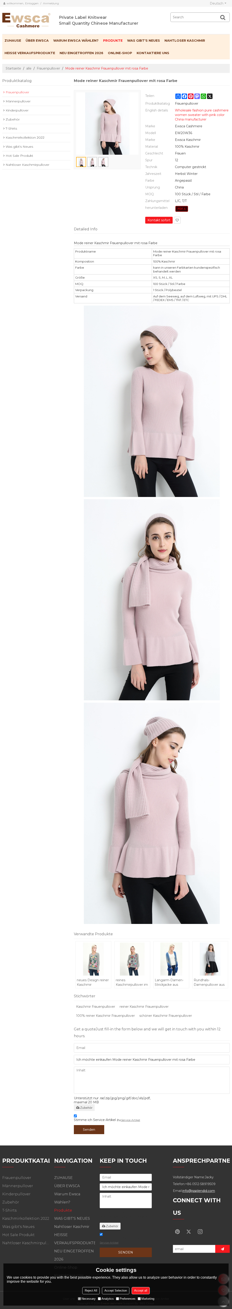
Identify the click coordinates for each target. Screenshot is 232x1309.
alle (28, 68)
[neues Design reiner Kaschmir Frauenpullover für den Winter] (93, 959)
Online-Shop (120, 53)
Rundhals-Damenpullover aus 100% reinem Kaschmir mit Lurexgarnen (209, 982)
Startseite (13, 68)
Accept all (140, 1290)
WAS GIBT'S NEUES (143, 41)
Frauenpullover (48, 68)
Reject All (91, 1290)
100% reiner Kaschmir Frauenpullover (105, 1016)
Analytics (108, 1298)
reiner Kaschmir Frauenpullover (144, 1007)
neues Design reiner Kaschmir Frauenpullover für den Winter (93, 982)
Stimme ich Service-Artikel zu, (107, 1120)
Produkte (113, 41)
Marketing (147, 1298)
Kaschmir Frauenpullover (95, 1007)
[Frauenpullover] (181, 209)
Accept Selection (115, 1290)
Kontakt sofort (158, 220)
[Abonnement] (222, 1249)
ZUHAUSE (13, 41)
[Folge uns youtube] (177, 1231)
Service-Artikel (130, 1120)
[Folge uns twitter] (188, 1231)
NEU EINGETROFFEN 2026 (81, 53)
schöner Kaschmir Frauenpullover (165, 1016)
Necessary (89, 1298)
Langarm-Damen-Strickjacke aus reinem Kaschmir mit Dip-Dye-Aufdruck (169, 982)
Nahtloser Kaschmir (184, 41)
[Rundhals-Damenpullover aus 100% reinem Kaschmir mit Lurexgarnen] (210, 959)
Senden (89, 1130)
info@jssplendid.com (198, 1191)
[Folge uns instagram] (200, 1231)
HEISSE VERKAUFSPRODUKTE (30, 53)
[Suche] (222, 17)
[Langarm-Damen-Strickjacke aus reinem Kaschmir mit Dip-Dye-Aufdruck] (171, 959)
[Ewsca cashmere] (30, 19)
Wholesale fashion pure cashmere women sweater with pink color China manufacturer (202, 114)
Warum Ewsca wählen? (76, 41)
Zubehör (86, 1107)
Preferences (127, 1298)
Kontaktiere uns (153, 53)
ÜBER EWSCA (37, 41)
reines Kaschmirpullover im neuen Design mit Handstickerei (132, 982)
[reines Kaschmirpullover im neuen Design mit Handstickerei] (132, 959)
